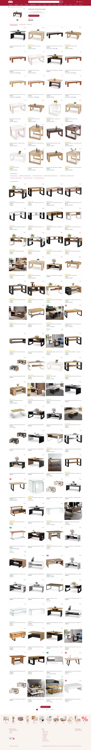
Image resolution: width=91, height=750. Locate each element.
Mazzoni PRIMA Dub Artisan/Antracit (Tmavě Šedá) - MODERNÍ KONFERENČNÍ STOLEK (42, 473)
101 (80, 579)
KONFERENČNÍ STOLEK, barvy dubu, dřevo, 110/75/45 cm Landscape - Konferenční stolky (24, 497)
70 (62, 305)
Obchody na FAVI (45, 731)
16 (25, 27)
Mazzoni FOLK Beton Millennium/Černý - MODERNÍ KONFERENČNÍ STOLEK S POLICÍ (60, 424)
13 (25, 430)
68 (25, 357)
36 (80, 208)
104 (80, 27)
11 (25, 680)
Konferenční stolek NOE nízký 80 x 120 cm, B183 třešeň (74, 70)
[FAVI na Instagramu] (11, 738)
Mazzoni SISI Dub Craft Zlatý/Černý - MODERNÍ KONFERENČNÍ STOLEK (58, 70)
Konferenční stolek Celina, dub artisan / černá (54, 94)
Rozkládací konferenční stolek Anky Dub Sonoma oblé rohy (56, 546)
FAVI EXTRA (44, 738)
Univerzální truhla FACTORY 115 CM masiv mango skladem (19, 646)
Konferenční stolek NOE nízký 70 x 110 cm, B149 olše (37, 94)
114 (43, 527)
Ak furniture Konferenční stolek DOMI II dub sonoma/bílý (37, 376)
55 (43, 27)
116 (43, 208)
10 (80, 305)
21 (62, 51)
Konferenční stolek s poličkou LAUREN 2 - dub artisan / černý (38, 202)
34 (62, 333)
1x (69, 225)
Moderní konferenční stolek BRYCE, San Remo (73, 424)
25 (43, 232)
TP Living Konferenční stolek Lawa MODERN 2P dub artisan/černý (57, 226)
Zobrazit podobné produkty (34, 15)
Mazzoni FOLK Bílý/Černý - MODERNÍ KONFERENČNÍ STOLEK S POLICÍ (77, 546)
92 (62, 208)
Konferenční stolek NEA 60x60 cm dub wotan (35, 167)
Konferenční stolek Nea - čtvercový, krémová (17, 143)
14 (80, 124)
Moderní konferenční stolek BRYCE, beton (53, 400)
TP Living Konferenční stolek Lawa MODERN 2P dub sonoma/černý (57, 251)
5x (69, 166)
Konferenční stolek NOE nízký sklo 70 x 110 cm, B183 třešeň (75, 94)
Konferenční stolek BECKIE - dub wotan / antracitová (55, 351)
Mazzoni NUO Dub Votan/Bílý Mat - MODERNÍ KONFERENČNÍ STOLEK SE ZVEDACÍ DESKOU (24, 699)
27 (62, 281)
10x (32, 201)
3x (32, 496)
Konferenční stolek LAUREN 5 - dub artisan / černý (36, 671)
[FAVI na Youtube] (13, 738)
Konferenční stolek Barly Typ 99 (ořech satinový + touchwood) (38, 646)
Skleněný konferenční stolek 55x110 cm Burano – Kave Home (19, 622)
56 (43, 579)
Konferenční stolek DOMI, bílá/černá (34, 251)
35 (80, 232)
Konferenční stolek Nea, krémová (33, 70)
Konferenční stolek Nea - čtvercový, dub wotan (36, 143)
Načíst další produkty (45, 706)
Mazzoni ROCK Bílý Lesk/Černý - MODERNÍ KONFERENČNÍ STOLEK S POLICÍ (78, 622)
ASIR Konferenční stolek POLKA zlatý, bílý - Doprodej (37, 699)
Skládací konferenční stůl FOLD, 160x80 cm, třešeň (18, 546)
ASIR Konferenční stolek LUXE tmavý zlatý (72, 521)
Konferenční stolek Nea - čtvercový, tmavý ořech (73, 143)
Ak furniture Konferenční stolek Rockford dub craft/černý (37, 299)
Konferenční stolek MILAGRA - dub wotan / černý (73, 473)
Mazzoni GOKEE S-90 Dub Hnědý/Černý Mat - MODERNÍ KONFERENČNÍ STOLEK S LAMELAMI (44, 351)
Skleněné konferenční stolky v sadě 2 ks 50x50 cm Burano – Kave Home (40, 497)
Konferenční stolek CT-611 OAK (51, 598)
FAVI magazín (45, 735)
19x (14, 201)
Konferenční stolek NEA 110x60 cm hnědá (53, 143)
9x (69, 201)
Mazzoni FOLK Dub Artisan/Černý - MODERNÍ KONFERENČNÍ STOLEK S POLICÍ (59, 275)
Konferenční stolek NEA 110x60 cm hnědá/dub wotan (55, 167)
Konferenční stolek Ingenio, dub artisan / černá (73, 299)
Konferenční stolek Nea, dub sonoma (71, 118)
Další (47, 709)
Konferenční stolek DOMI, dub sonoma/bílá (16, 251)
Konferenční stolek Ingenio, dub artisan (16, 400)
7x (69, 117)
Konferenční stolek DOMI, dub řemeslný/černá (72, 251)
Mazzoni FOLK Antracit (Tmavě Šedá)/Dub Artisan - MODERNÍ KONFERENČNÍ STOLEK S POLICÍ (25, 473)
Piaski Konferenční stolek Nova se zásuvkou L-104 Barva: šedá (56, 671)
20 (43, 406)
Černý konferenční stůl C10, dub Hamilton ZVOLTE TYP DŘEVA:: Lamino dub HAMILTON (60, 473)
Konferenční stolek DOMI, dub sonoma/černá (17, 202)
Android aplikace (79, 730)
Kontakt (11, 731)
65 (62, 357)
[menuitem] (10, 5)
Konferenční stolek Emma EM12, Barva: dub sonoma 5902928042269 (21, 351)
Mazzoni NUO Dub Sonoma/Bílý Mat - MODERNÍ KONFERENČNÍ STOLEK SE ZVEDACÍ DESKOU (62, 497)
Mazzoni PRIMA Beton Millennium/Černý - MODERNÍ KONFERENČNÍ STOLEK (78, 400)
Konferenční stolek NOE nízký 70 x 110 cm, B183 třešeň (18, 70)
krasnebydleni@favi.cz (14, 730)
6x (32, 298)
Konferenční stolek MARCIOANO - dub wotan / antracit (18, 275)
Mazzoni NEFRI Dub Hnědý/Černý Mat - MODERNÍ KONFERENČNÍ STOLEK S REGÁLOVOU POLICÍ (44, 546)
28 (43, 430)
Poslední (51, 709)
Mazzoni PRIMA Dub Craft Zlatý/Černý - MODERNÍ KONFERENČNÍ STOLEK (58, 646)
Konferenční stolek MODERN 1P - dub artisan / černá (74, 351)
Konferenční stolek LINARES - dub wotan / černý (36, 400)
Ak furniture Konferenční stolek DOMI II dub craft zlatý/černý (19, 299)
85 (25, 305)
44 (62, 232)
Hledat (61, 1)
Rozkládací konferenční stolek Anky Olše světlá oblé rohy (19, 671)
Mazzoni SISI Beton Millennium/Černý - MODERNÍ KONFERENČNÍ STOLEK (40, 521)
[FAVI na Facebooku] (10, 738)
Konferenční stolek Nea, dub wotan (34, 118)
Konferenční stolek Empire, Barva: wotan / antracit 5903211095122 (76, 646)
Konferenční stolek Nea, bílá (14, 167)
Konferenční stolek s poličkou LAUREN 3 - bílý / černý (37, 226)
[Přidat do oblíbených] (62, 27)
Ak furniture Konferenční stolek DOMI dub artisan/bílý (55, 299)
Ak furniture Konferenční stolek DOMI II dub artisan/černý (74, 376)
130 (43, 305)
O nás (43, 730)
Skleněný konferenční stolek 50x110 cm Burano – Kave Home (38, 622)
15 (62, 503)
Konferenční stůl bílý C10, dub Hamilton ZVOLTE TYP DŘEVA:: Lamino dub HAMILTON (23, 424)
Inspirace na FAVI (45, 734)
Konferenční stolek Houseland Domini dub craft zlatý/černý (75, 202)
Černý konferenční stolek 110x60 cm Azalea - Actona (18, 521)
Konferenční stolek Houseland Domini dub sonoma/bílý (74, 226)
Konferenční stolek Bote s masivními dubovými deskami (55, 699)
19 (25, 281)
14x (32, 117)
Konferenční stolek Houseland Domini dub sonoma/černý (56, 202)
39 (25, 232)
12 (62, 100)
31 (25, 208)
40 (25, 503)
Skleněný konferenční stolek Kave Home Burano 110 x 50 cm (56, 521)
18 (80, 281)
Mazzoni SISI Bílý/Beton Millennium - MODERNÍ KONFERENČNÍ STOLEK (40, 598)
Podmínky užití (45, 739)
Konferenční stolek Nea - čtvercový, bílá (53, 118)
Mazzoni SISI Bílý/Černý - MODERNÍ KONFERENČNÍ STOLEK (75, 497)
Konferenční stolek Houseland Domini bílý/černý (17, 226)
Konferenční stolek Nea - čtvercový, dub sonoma (73, 167)
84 (43, 333)
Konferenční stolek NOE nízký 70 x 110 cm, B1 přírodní (18, 94)
